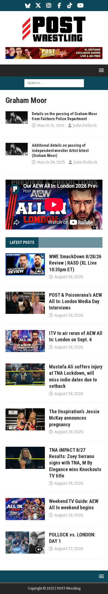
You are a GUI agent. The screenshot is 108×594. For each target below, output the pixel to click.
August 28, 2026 (68, 277)
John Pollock (85, 125)
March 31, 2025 (51, 125)
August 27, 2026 (68, 548)
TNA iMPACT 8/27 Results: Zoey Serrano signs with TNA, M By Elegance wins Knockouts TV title (75, 463)
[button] (100, 70)
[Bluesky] (28, 5)
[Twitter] (38, 5)
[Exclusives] (17, 117)
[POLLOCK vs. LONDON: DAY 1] (25, 542)
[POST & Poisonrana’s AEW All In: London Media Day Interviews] (25, 303)
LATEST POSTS (22, 242)
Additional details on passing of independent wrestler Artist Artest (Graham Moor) (60, 150)
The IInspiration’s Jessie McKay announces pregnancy (74, 418)
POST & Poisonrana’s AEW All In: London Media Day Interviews (75, 301)
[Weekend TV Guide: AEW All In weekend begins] (25, 509)
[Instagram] (49, 5)
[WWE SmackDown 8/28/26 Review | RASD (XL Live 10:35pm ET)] (25, 264)
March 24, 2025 (51, 162)
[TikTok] (70, 5)
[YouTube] (80, 5)
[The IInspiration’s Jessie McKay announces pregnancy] (25, 419)
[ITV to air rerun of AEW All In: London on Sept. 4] (25, 341)
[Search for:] (54, 83)
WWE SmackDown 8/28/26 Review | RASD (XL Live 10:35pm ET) (75, 263)
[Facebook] (59, 5)
